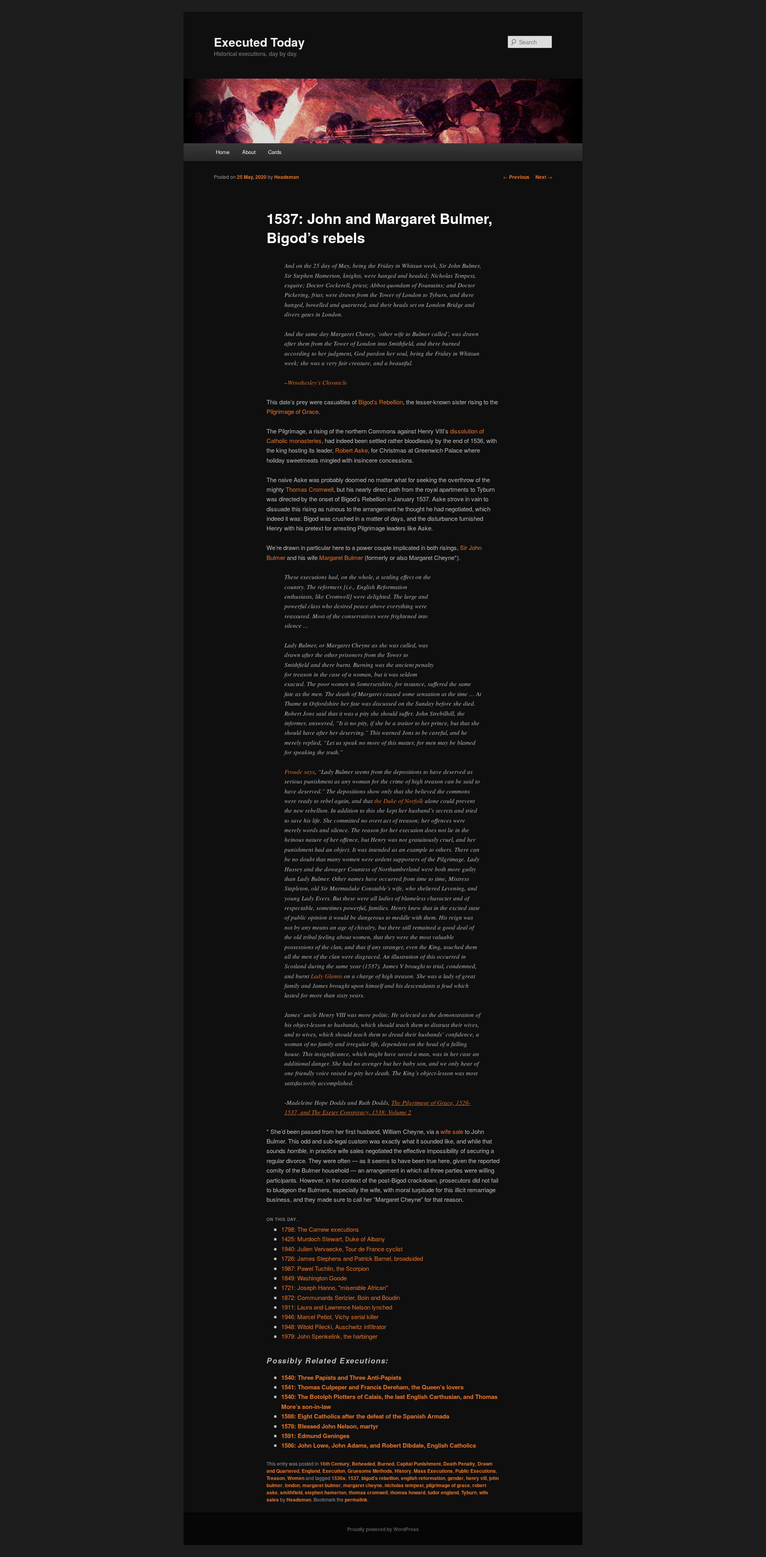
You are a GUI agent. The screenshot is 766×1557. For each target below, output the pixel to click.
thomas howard (407, 1492)
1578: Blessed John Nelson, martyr (329, 1426)
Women (295, 1478)
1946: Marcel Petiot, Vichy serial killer (330, 1316)
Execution (333, 1470)
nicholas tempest (404, 1485)
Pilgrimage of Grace (292, 411)
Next (543, 176)
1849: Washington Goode (314, 1278)
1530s (338, 1478)
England (311, 1470)
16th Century (334, 1463)
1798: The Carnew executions (320, 1229)
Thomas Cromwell (310, 489)
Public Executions (475, 1470)
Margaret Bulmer (341, 557)
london (292, 1485)
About (249, 152)
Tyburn (469, 1492)
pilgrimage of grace (448, 1485)
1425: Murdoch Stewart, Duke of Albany (333, 1239)
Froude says (299, 772)
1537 (353, 1478)
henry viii (476, 1478)
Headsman (286, 176)
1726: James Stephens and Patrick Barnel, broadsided (352, 1258)
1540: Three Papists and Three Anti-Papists (341, 1377)
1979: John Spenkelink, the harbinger (329, 1336)
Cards (275, 152)
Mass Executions (433, 1470)
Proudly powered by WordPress (383, 1529)
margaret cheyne (362, 1485)
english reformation (423, 1478)
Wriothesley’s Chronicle (317, 382)
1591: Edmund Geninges (315, 1435)
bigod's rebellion (380, 1478)
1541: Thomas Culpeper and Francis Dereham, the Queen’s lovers (372, 1387)
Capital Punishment (419, 1463)
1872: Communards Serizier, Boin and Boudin (340, 1297)
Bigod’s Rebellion (380, 402)
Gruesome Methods (369, 1470)
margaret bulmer (321, 1485)
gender (456, 1478)
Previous (516, 176)
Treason (276, 1478)
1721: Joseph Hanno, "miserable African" (334, 1287)
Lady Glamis (326, 976)
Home (222, 152)
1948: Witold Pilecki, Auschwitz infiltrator (333, 1326)
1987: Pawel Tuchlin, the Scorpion (325, 1268)
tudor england (443, 1492)
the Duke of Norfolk (398, 801)
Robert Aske (351, 450)
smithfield (291, 1492)
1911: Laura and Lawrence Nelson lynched (336, 1307)
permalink (356, 1499)
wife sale (451, 1131)
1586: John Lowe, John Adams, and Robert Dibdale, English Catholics (378, 1445)
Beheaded (363, 1463)
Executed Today (259, 41)
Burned (385, 1463)
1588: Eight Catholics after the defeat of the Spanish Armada (365, 1416)
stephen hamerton (325, 1492)
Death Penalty (459, 1463)
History (403, 1470)
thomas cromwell (368, 1492)
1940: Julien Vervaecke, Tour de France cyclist (342, 1248)
